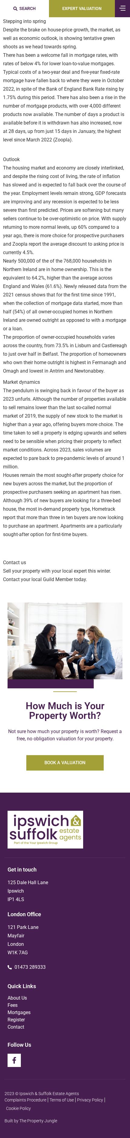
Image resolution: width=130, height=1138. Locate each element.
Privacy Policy (90, 1100)
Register (16, 1020)
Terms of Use (62, 1100)
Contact (16, 1027)
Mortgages (19, 1012)
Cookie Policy (18, 1108)
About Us (17, 998)
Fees (13, 1005)
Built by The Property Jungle (31, 1120)
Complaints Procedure (25, 1100)
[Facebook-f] (14, 1060)
